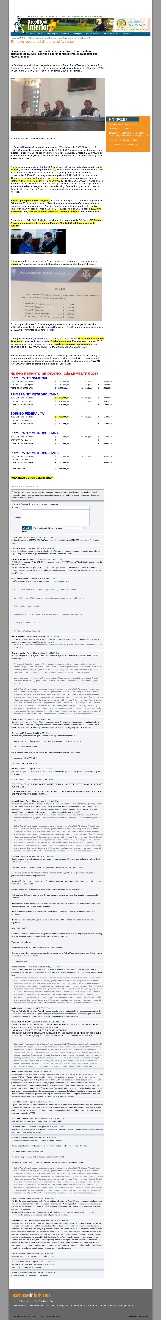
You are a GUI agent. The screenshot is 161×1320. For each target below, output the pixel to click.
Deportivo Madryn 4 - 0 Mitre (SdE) (124, 124)
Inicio (30, 16)
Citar (51, 537)
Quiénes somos (54, 16)
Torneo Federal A (36, 34)
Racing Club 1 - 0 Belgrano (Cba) (123, 140)
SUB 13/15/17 (40, 16)
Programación (77, 16)
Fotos (94, 16)
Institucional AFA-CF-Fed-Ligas (22, 38)
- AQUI (84, 346)
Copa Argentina (77, 34)
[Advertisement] (57, 7)
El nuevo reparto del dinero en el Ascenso (42, 42)
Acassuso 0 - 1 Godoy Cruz (120, 129)
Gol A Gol (65, 16)
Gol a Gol (38, 1301)
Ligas (87, 16)
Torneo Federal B (36, 1305)
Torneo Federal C (83, 38)
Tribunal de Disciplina (111, 34)
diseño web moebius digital (138, 1316)
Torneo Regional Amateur (66, 38)
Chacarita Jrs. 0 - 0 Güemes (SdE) (123, 144)
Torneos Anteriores (93, 34)
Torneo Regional (52, 34)
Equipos (102, 16)
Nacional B (65, 34)
